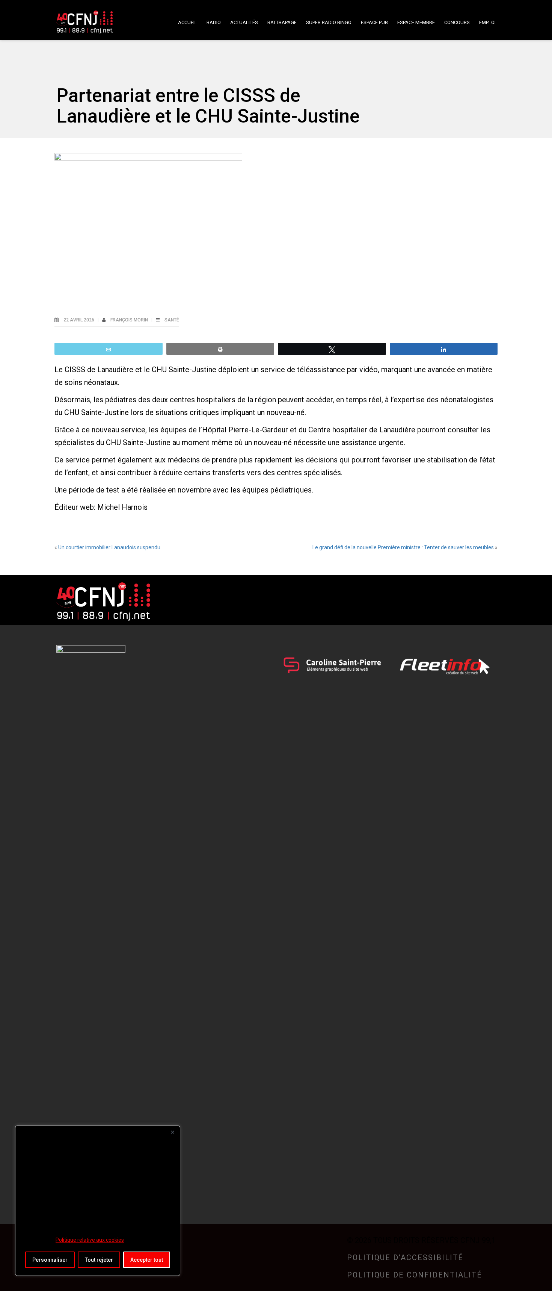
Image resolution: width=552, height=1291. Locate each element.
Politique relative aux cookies (90, 1240)
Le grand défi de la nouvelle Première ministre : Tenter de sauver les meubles (403, 547)
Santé (171, 320)
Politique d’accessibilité (405, 1257)
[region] (97, 1201)
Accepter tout (146, 1260)
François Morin (129, 320)
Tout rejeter (99, 1260)
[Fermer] (172, 1131)
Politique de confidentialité (414, 1274)
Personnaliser (50, 1260)
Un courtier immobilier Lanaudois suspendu (109, 547)
